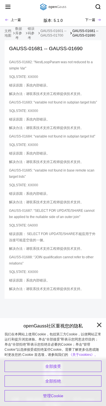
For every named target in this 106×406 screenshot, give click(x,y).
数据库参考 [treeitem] (18, 33)
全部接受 (53, 366)
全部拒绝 (53, 381)
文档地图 (8, 33)
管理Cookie (53, 396)
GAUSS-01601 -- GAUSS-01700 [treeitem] (53, 33)
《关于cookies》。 (83, 355)
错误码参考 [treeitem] (31, 33)
